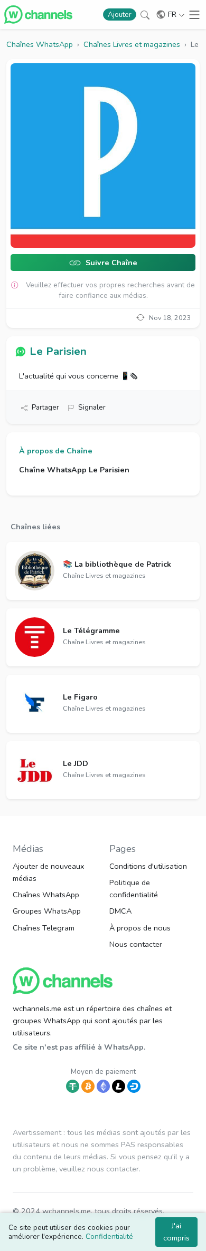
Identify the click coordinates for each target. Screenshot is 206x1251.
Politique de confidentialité (133, 888)
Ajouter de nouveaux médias (49, 872)
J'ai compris (176, 1231)
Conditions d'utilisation (148, 866)
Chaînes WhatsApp (46, 894)
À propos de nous (140, 928)
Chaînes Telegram (43, 928)
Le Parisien (58, 351)
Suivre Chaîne (110, 263)
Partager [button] (45, 407)
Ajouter (120, 14)
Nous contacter (135, 944)
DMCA (120, 911)
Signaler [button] (92, 407)
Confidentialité (109, 1236)
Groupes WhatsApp (47, 911)
